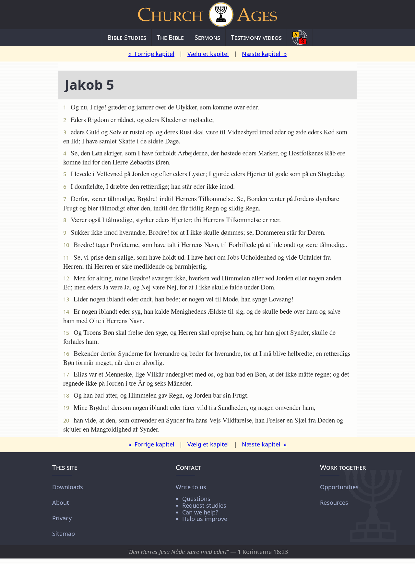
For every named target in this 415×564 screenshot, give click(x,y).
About (60, 502)
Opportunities (339, 487)
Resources (334, 502)
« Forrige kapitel (151, 54)
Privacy (62, 518)
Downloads (67, 487)
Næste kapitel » (264, 54)
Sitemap (63, 533)
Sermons (207, 37)
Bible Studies (126, 37)
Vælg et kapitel (208, 54)
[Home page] (207, 14)
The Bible (170, 37)
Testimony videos (256, 37)
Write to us (201, 502)
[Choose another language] (300, 37)
